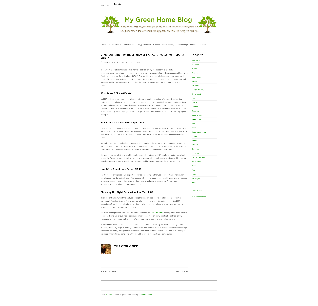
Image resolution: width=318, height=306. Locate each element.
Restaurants (196, 162)
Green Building (168, 45)
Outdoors (195, 149)
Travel (194, 174)
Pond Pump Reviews (199, 196)
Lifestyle (202, 45)
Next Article (180, 271)
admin (121, 62)
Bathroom (116, 45)
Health (194, 124)
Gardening (195, 111)
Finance (156, 45)
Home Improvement (135, 62)
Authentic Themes (145, 295)
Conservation (128, 45)
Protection (195, 153)
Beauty (194, 69)
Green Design (182, 45)
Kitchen (193, 45)
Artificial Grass (197, 191)
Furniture (195, 107)
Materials (195, 145)
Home (102, 5)
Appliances (105, 45)
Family (194, 98)
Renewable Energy (198, 157)
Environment (196, 94)
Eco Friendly (196, 86)
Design (194, 81)
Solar (194, 166)
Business (195, 73)
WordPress (109, 295)
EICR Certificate (157, 213)
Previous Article (109, 271)
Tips (193, 170)
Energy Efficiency (144, 45)
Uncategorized (197, 179)
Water (194, 183)
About (109, 5)
